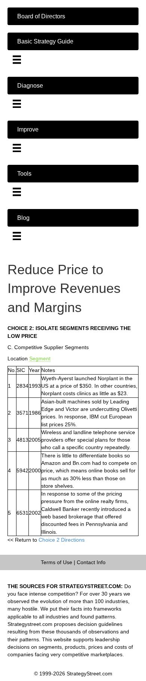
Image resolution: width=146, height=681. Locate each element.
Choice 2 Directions (62, 540)
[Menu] (16, 59)
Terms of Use (56, 562)
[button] (73, 16)
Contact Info (91, 562)
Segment (40, 358)
